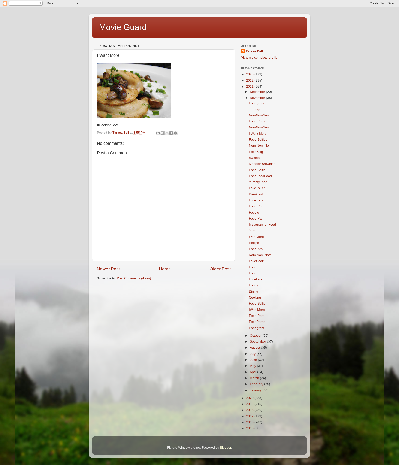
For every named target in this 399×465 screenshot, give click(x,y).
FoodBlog (256, 152)
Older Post (220, 268)
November (258, 98)
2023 (250, 74)
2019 (250, 404)
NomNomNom (259, 115)
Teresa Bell (254, 51)
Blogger (225, 447)
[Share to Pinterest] (175, 133)
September (258, 341)
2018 (250, 410)
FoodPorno (257, 321)
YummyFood (258, 182)
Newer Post (108, 268)
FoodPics (256, 249)
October (256, 335)
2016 (250, 422)
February (257, 384)
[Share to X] (166, 133)
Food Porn (256, 206)
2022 (250, 80)
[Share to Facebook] (171, 133)
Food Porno (257, 121)
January (256, 390)
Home (165, 268)
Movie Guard (123, 27)
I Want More (258, 133)
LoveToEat (257, 188)
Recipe (254, 243)
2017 (250, 416)
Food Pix (255, 218)
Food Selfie (257, 170)
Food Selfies (258, 139)
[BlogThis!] (162, 133)
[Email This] (158, 133)
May (253, 366)
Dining (253, 291)
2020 (250, 398)
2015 (250, 428)
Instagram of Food (262, 224)
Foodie (254, 212)
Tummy (254, 109)
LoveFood (256, 279)
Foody (253, 285)
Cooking (255, 297)
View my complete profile (259, 57)
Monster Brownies (262, 164)
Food (253, 267)
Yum (252, 230)
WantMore (256, 237)
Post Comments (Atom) (134, 278)
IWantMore (257, 309)
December (258, 92)
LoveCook (256, 261)
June (254, 360)
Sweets (254, 158)
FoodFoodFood (260, 176)
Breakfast (256, 194)
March (255, 378)
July (253, 354)
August (255, 347)
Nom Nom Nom (260, 145)
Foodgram (256, 103)
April (253, 372)
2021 (250, 86)
